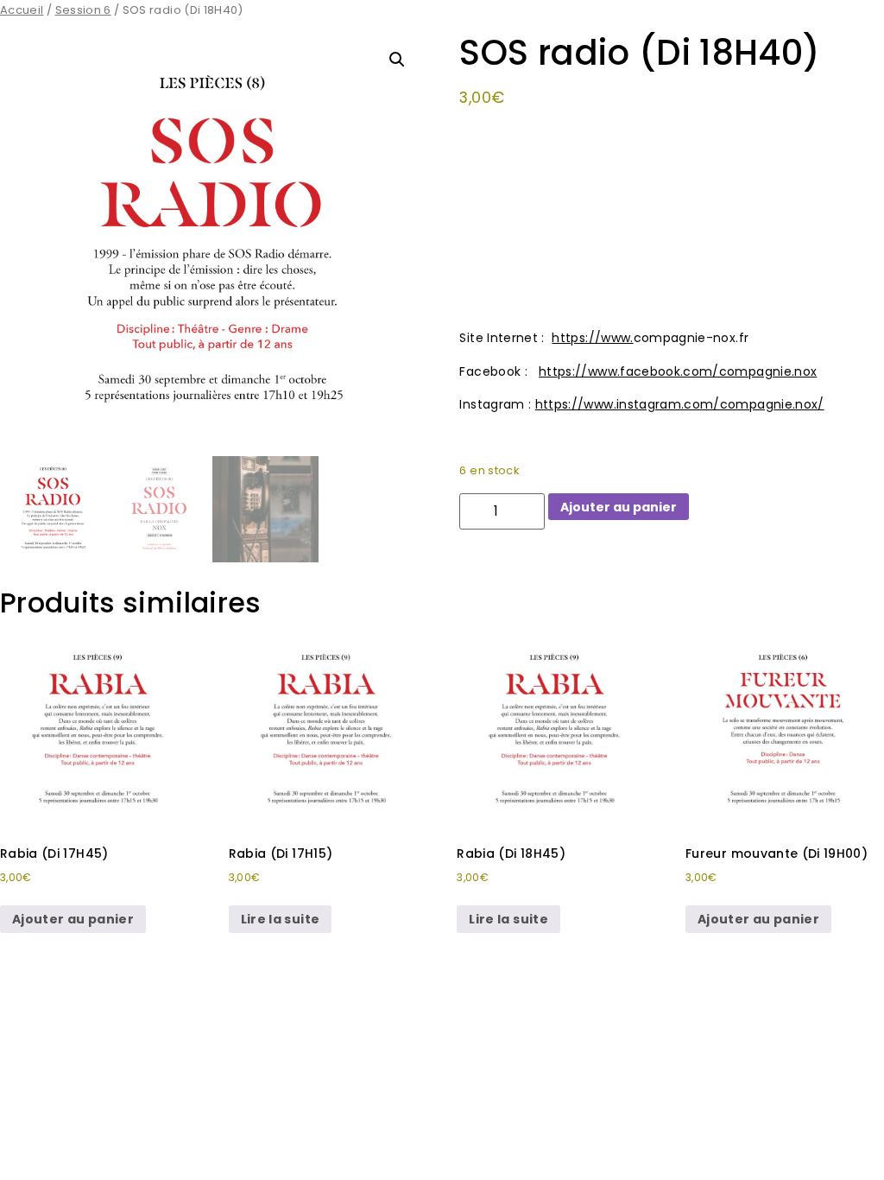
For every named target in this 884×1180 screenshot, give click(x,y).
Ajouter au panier (618, 507)
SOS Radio (636, 564)
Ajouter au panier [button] (73, 919)
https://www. (592, 337)
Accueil (21, 10)
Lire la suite (280, 919)
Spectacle (707, 564)
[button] (397, 59)
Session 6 (83, 10)
